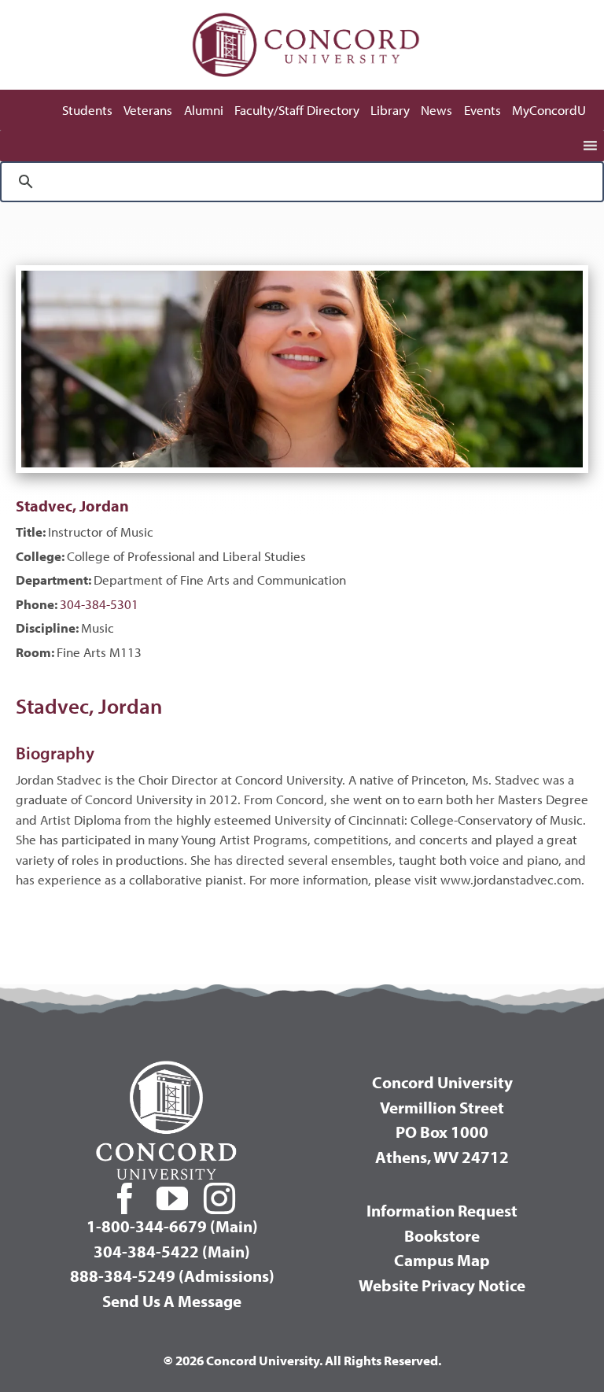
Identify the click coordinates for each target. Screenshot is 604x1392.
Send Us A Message (171, 1300)
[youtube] (172, 1198)
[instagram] (219, 1198)
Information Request (441, 1210)
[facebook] (125, 1198)
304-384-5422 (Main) (172, 1251)
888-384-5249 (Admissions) (172, 1275)
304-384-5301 (99, 604)
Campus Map (442, 1260)
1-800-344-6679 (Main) (172, 1226)
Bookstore (442, 1235)
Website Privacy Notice (442, 1285)
